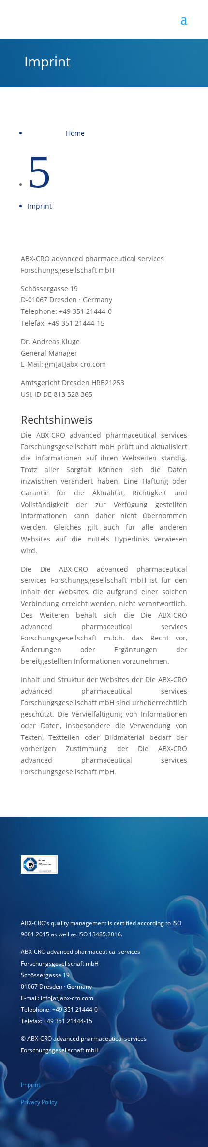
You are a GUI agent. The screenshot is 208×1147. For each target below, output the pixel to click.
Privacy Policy (39, 1102)
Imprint (30, 1085)
